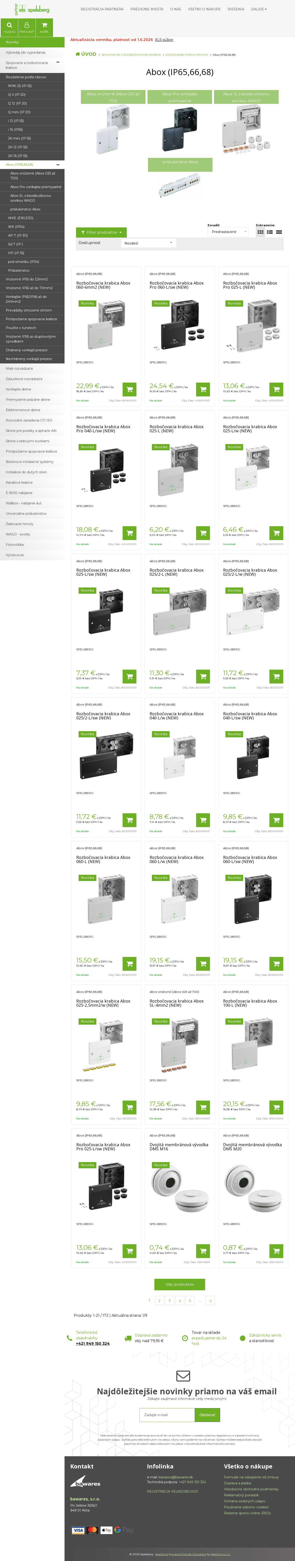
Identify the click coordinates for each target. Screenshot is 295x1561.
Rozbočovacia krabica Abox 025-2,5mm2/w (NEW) (103, 1003)
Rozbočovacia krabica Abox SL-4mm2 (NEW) (177, 1003)
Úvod (88, 54)
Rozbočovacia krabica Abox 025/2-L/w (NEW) (250, 572)
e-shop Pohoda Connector (188, 1554)
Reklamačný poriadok (241, 1495)
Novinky (12, 42)
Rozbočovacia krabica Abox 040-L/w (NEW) (177, 716)
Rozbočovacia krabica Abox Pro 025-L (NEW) (250, 285)
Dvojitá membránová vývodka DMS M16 (179, 1146)
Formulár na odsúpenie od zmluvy (251, 1477)
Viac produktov (180, 1284)
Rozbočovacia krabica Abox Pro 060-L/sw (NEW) (177, 285)
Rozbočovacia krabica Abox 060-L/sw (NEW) (250, 859)
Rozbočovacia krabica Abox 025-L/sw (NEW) (103, 572)
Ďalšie (258, 9)
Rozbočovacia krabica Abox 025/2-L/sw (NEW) (103, 716)
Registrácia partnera (102, 9)
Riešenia (236, 9)
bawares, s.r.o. (85, 1499)
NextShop (161, 1554)
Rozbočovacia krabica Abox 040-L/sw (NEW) (250, 716)
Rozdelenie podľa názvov (186, 54)
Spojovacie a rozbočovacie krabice (131, 54)
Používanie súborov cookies (246, 1507)
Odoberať (207, 1415)
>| (210, 1301)
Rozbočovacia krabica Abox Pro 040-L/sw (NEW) (103, 428)
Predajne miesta (146, 9)
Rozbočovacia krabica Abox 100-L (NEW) (250, 1003)
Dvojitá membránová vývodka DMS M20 (252, 1146)
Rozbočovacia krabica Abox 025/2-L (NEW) (177, 572)
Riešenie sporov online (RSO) (247, 1513)
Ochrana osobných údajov (245, 1501)
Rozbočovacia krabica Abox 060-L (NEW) (103, 859)
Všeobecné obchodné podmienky (251, 1489)
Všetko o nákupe (204, 9)
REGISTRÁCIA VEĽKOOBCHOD (172, 1491)
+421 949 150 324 (93, 1343)
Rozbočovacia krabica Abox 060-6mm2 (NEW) (103, 285)
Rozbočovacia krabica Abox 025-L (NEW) (177, 428)
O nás (175, 9)
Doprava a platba (237, 1483)
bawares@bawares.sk (176, 1477)
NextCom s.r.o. (220, 1554)
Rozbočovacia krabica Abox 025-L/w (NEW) (250, 428)
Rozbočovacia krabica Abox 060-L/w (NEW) (177, 859)
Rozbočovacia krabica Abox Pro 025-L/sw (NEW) (103, 1146)
